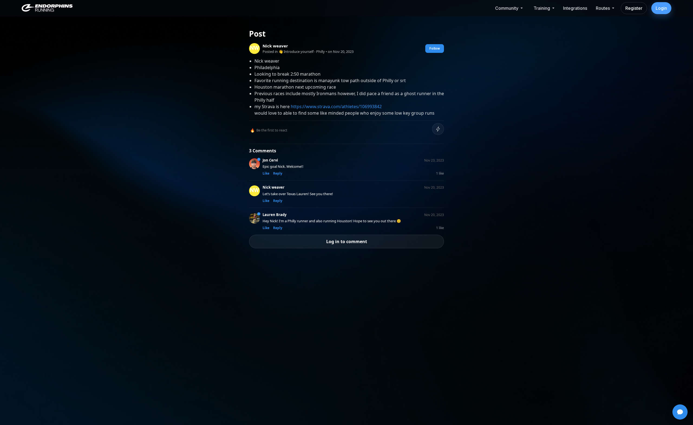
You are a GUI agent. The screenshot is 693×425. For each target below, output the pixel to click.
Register (633, 8)
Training (542, 8)
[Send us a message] (680, 412)
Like (266, 173)
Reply (277, 173)
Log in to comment (346, 241)
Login (661, 8)
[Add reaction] (438, 129)
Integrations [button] (575, 8)
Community (506, 8)
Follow (434, 48)
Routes (603, 8)
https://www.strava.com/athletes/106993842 (336, 107)
